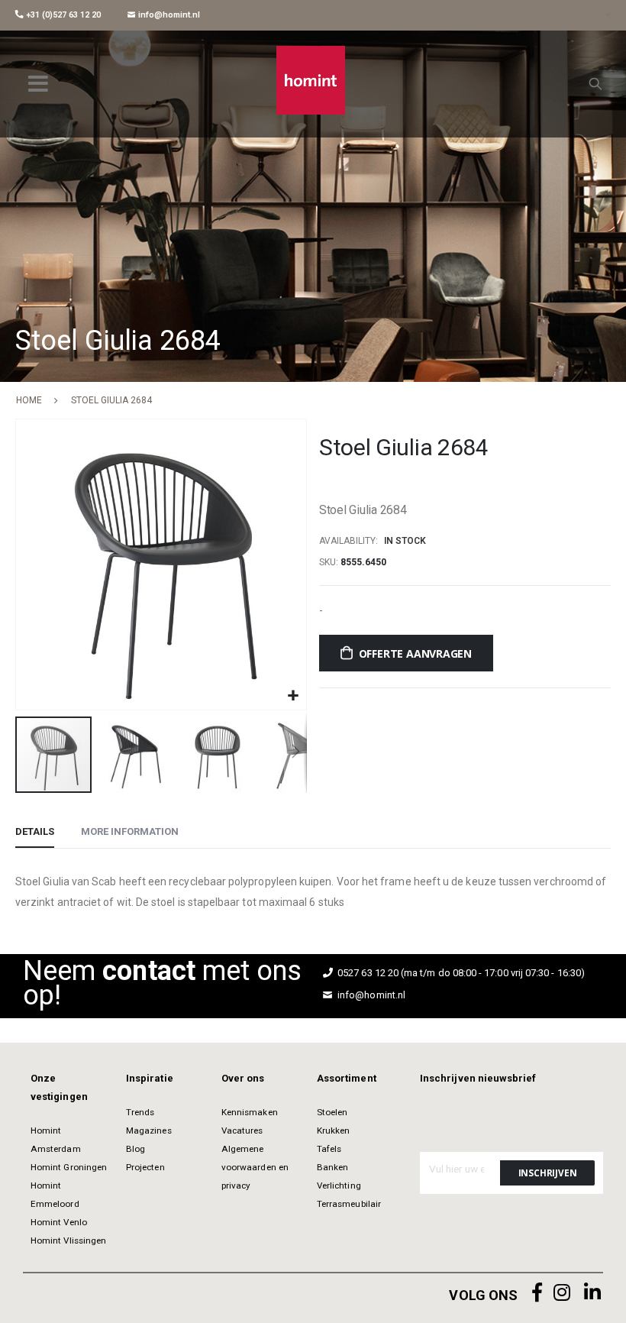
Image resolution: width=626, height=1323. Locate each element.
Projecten (145, 1167)
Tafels (329, 1148)
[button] (292, 696)
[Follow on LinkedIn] (592, 1292)
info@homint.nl (168, 15)
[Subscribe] (547, 1173)
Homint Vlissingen (68, 1240)
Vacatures (242, 1130)
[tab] (34, 832)
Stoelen (332, 1112)
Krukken (333, 1130)
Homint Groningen (69, 1167)
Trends (140, 1112)
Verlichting (339, 1185)
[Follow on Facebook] (537, 1292)
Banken (332, 1167)
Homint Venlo (59, 1222)
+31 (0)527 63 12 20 (62, 15)
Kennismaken (249, 1112)
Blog (135, 1148)
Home (29, 400)
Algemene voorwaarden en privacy (255, 1167)
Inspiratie (149, 1078)
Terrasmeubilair (349, 1203)
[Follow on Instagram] (562, 1292)
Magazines (149, 1130)
